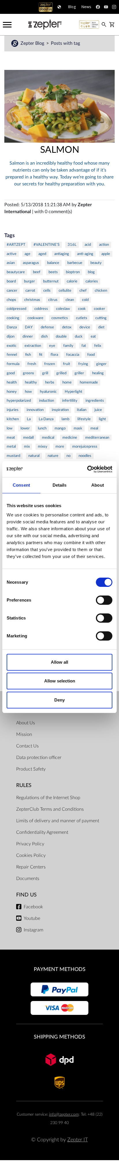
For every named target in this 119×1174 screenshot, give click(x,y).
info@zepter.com (64, 1114)
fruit (66, 364)
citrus (52, 300)
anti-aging (85, 254)
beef (36, 272)
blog (91, 272)
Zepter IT (77, 1139)
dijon (10, 336)
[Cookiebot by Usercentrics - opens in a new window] (87, 469)
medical (48, 437)
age (27, 254)
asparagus (31, 263)
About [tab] (97, 485)
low (9, 428)
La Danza (46, 419)
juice (98, 410)
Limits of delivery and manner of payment (57, 820)
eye (52, 345)
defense (47, 327)
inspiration (60, 410)
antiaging (61, 254)
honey (12, 391)
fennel (12, 354)
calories (91, 281)
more (59, 446)
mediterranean (97, 437)
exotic (11, 345)
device (84, 327)
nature (53, 455)
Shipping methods (59, 1037)
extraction (33, 345)
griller (79, 373)
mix (27, 446)
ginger (101, 364)
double (61, 336)
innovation (35, 410)
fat (83, 345)
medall (28, 437)
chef (83, 290)
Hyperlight (73, 391)
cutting (101, 318)
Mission (24, 734)
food (91, 354)
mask (78, 428)
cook (82, 308)
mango (60, 428)
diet (101, 327)
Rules (23, 785)
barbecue (74, 263)
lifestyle (84, 419)
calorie (72, 281)
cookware (35, 318)
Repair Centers (31, 867)
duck (79, 336)
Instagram (33, 930)
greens (28, 373)
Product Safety (31, 769)
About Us (25, 723)
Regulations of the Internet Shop (48, 797)
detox (66, 327)
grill (45, 373)
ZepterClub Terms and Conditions (50, 809)
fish (28, 354)
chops (11, 300)
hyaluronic (48, 391)
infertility (69, 400)
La (29, 419)
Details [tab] (60, 485)
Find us (26, 894)
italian (81, 410)
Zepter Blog (33, 43)
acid (88, 244)
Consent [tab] (21, 485)
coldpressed (16, 308)
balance (53, 263)
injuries (12, 410)
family (68, 345)
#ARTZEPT (16, 244)
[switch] (104, 600)
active (11, 254)
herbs (49, 382)
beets (53, 272)
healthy (31, 382)
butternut (51, 281)
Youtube (32, 918)
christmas (32, 300)
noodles (85, 455)
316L (72, 244)
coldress (41, 308)
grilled (61, 373)
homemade (89, 382)
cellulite (65, 290)
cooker (99, 308)
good (11, 373)
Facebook (33, 907)
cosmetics (59, 318)
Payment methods (59, 969)
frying (83, 364)
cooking (13, 318)
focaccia (72, 354)
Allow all (59, 662)
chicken (101, 290)
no (68, 455)
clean (70, 300)
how (28, 391)
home (67, 382)
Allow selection (59, 680)
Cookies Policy (31, 855)
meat (11, 437)
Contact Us (27, 746)
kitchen (13, 419)
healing (98, 373)
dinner (28, 336)
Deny (59, 699)
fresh (31, 364)
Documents (27, 878)
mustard (13, 455)
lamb (65, 419)
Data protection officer (39, 757)
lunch (42, 428)
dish (44, 336)
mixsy (42, 446)
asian (11, 263)
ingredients (94, 400)
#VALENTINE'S (47, 244)
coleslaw (63, 308)
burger (29, 281)
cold (85, 300)
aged (42, 254)
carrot (30, 290)
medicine (69, 437)
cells (47, 290)
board (11, 281)
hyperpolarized (19, 400)
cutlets (81, 318)
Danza (12, 327)
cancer (12, 290)
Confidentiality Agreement (42, 832)
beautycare (16, 272)
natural (34, 455)
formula (13, 364)
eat (93, 336)
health (12, 382)
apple (105, 254)
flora (54, 354)
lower (25, 428)
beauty (96, 263)
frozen (49, 364)
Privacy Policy (30, 844)
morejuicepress (84, 446)
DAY (29, 327)
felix (97, 345)
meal (94, 428)
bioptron (73, 272)
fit (40, 354)
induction (46, 400)
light (102, 419)
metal (11, 446)
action (104, 244)
